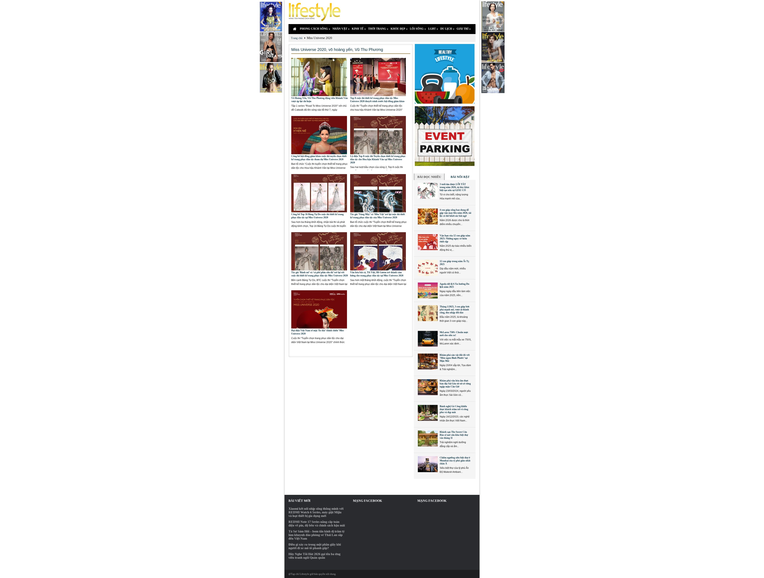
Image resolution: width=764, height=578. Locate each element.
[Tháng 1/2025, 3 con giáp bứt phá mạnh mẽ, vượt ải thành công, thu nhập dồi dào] (428, 313)
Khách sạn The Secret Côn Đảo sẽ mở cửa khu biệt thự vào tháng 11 (454, 435)
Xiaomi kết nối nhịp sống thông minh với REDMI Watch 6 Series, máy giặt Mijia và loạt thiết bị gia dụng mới (315, 512)
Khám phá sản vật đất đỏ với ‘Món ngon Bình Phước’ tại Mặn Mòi (455, 358)
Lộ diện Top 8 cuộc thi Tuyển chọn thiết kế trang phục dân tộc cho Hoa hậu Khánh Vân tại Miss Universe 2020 (377, 159)
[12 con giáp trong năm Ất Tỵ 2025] (428, 268)
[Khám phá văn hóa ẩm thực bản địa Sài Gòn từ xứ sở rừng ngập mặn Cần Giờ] (428, 387)
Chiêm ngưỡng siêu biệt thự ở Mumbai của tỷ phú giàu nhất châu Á (455, 460)
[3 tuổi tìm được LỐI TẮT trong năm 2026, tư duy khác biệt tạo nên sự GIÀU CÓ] (428, 191)
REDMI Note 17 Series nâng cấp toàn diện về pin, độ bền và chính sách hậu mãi (316, 523)
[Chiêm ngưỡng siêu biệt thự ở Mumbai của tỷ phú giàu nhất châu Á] (428, 464)
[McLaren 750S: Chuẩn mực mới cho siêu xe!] (428, 339)
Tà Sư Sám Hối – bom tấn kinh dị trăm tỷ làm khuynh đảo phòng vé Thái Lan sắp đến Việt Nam (316, 535)
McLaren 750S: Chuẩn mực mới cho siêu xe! (454, 334)
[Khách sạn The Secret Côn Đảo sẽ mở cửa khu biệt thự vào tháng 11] (428, 438)
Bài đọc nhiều (429, 176)
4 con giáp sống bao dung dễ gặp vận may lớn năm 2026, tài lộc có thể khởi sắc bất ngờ (455, 213)
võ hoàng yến (340, 49)
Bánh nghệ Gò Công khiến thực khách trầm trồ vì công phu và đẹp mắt (454, 409)
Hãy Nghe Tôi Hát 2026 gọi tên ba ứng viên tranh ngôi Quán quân (314, 555)
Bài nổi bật (460, 176)
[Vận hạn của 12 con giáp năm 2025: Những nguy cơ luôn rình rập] (428, 242)
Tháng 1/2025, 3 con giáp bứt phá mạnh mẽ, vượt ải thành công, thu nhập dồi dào (454, 309)
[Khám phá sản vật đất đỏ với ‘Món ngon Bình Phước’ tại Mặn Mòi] (428, 361)
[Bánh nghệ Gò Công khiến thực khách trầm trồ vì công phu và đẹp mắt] (428, 413)
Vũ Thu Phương (369, 49)
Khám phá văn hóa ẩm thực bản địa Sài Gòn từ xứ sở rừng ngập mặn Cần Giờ (455, 383)
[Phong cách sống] (316, 12)
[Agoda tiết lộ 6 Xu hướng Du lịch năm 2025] (428, 290)
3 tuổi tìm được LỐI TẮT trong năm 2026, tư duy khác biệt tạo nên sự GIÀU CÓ (454, 187)
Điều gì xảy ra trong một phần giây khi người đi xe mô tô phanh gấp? (314, 546)
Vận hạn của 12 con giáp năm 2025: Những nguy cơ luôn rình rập (455, 238)
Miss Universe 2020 (308, 49)
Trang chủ (296, 38)
